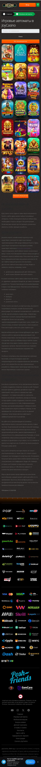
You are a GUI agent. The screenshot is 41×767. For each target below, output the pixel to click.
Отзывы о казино (20, 728)
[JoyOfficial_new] (23, 710)
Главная (9, 14)
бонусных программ (24, 248)
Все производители (20, 41)
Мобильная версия (20, 719)
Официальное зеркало (20, 736)
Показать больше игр (20, 196)
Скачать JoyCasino (21, 741)
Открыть (30, 762)
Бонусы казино (20, 722)
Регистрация (20, 738)
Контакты (20, 730)
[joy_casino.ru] (17, 710)
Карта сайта (20, 733)
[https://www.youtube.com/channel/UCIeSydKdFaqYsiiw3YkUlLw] (12, 710)
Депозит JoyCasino (20, 725)
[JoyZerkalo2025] (28, 710)
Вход (27, 5)
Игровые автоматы (25, 14)
